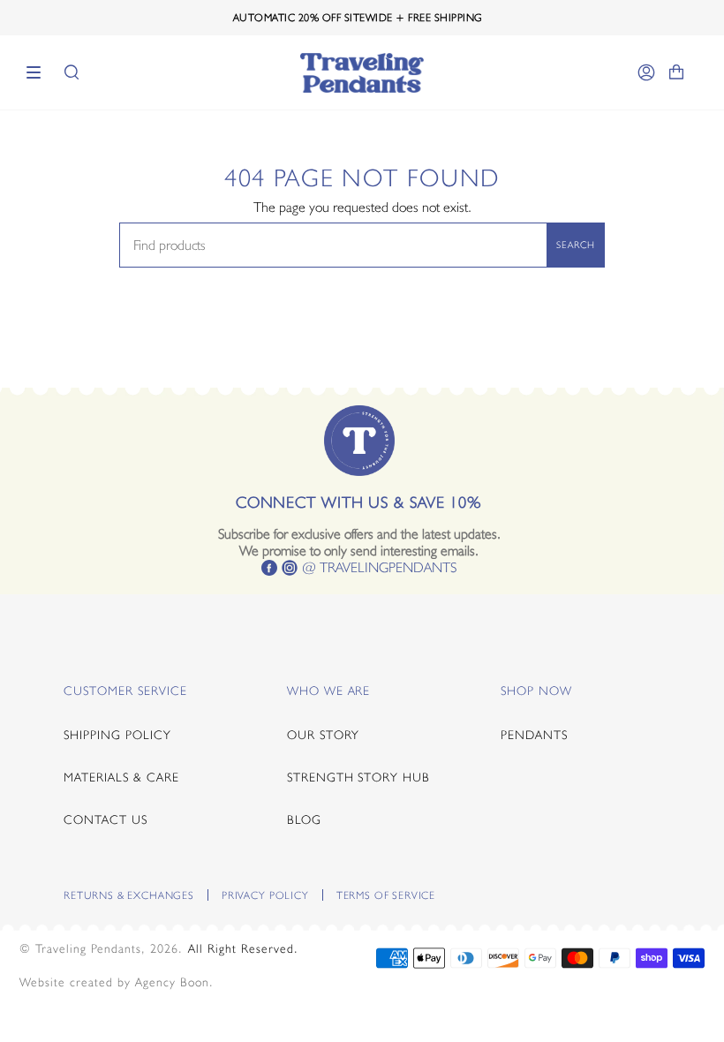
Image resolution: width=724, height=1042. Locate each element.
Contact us (105, 819)
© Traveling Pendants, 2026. (101, 948)
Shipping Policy (117, 735)
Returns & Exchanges (129, 895)
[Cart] (676, 72)
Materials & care (121, 777)
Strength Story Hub (359, 777)
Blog (304, 819)
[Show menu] (39, 72)
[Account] (646, 72)
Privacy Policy (265, 895)
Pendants (534, 735)
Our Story (323, 735)
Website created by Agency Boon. (116, 982)
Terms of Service (385, 895)
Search (575, 244)
